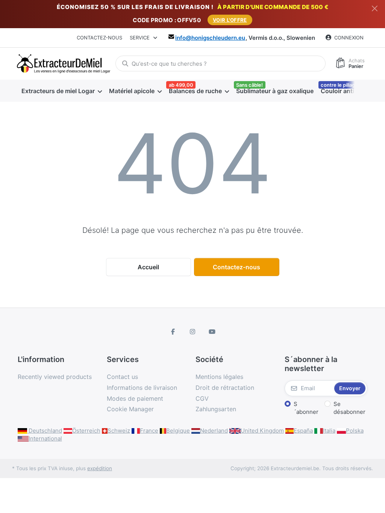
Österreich (86, 430)
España (303, 430)
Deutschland (44, 430)
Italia (329, 430)
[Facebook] (173, 331)
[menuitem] (61, 91)
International (45, 438)
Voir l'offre (230, 20)
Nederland (214, 430)
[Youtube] (212, 331)
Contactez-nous (99, 38)
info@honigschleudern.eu (210, 37)
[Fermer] (374, 8)
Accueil (148, 267)
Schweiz (119, 430)
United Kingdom (262, 430)
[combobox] (220, 63)
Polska (355, 430)
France (149, 430)
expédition (99, 468)
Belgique (178, 430)
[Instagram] (192, 331)
